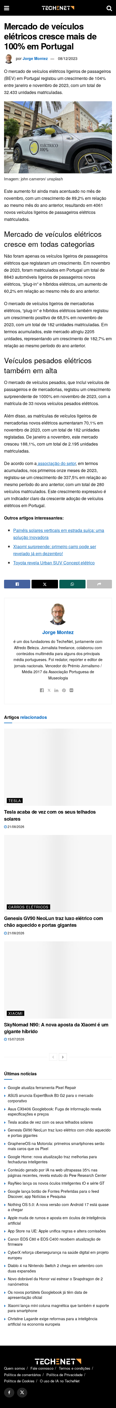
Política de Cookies (19, 1380)
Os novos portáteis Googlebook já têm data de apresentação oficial (47, 1294)
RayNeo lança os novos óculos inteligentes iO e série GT (56, 1183)
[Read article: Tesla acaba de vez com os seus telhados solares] (58, 767)
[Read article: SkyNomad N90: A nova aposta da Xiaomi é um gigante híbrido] (58, 980)
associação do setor (56, 463)
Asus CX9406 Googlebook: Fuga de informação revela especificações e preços (54, 1111)
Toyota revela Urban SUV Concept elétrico (54, 563)
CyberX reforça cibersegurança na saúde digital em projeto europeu (58, 1254)
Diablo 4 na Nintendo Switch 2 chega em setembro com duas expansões (55, 1268)
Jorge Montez (35, 58)
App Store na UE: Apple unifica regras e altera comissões (57, 1231)
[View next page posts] (63, 1057)
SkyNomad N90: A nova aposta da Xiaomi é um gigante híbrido (56, 1028)
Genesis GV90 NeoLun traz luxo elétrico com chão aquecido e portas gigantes (53, 921)
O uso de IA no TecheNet (60, 1380)
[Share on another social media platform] (99, 584)
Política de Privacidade (64, 1374)
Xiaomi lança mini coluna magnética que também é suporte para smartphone (58, 1308)
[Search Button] (109, 8)
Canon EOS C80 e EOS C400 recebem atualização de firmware (54, 1241)
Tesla (14, 800)
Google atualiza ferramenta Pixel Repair (42, 1087)
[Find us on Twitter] (22, 1392)
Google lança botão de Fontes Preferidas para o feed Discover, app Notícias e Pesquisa (53, 1193)
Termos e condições (74, 1368)
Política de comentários (22, 1374)
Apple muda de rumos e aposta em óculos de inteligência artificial (57, 1220)
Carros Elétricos (28, 907)
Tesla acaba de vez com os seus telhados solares (50, 815)
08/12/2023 (67, 58)
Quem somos (14, 1368)
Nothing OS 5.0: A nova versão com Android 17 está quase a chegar (58, 1207)
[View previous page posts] (53, 1057)
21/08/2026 (15, 826)
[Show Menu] (6, 8)
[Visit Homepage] (58, 8)
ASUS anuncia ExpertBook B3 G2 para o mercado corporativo (50, 1098)
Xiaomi (15, 1013)
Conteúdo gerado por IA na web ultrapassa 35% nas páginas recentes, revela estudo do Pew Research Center (57, 1172)
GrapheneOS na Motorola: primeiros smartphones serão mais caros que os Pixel (56, 1146)
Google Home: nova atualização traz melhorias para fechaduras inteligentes (52, 1159)
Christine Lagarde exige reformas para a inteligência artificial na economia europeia (52, 1321)
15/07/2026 (15, 1039)
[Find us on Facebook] (9, 1392)
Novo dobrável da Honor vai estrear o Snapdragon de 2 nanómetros (55, 1281)
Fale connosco (41, 1368)
